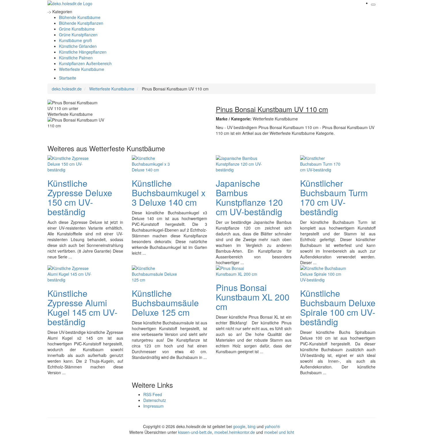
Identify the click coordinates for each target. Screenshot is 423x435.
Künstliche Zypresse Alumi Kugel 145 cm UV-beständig (82, 307)
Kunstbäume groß (75, 40)
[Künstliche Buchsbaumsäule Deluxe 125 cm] (155, 273)
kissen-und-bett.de (195, 432)
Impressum (153, 406)
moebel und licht (279, 432)
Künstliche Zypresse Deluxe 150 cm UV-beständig (79, 197)
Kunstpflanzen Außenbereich (85, 63)
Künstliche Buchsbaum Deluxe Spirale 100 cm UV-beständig (338, 307)
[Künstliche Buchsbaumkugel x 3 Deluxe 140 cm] (155, 163)
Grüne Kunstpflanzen (78, 34)
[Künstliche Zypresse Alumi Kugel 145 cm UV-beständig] (70, 273)
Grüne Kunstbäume (77, 29)
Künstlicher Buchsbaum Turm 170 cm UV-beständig (334, 197)
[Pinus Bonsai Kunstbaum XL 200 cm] (239, 270)
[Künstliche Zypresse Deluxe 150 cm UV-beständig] (70, 163)
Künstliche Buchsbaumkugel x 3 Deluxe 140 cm (168, 192)
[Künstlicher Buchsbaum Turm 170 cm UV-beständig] (323, 163)
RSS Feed (152, 394)
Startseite (67, 78)
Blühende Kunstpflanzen (81, 23)
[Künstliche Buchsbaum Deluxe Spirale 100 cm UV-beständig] (323, 273)
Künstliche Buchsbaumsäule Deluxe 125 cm (165, 302)
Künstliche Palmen (76, 57)
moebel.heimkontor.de (234, 432)
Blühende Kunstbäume (79, 17)
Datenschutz (154, 400)
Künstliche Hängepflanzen (82, 52)
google (239, 426)
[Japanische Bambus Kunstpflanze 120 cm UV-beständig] (239, 163)
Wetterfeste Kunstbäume (81, 69)
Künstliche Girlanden (78, 46)
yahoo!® (272, 426)
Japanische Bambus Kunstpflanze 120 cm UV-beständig (249, 197)
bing (252, 426)
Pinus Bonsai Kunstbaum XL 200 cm (252, 297)
